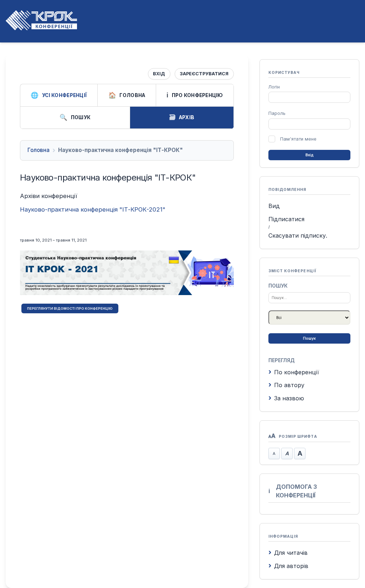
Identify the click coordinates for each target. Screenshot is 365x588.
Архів (186, 117)
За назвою (289, 398)
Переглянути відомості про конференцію (70, 308)
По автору (289, 385)
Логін (274, 87)
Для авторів (291, 565)
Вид (274, 205)
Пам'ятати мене (298, 139)
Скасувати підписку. (297, 235)
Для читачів (291, 552)
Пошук (81, 117)
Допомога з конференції (296, 491)
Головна (132, 95)
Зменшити (274, 453)
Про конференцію (197, 95)
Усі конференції (64, 95)
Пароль (277, 113)
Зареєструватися (204, 73)
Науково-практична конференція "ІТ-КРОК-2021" (92, 209)
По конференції (296, 372)
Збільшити (299, 453)
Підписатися (286, 219)
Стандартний (287, 453)
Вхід (159, 73)
